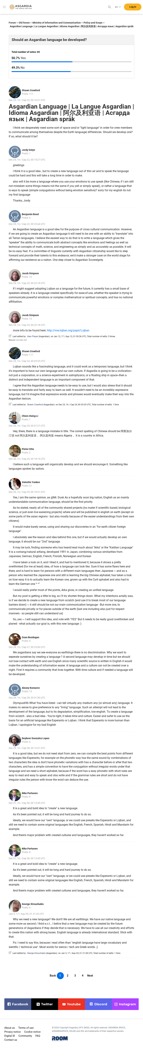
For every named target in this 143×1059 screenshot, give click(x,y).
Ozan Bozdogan (30, 637)
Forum (12, 22)
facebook (20, 1004)
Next (90, 975)
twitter (47, 1004)
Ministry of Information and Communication (56, 22)
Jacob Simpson (30, 273)
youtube (74, 1004)
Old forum (24, 22)
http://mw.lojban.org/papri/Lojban (68, 330)
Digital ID (9, 1035)
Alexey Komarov (31, 687)
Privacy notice (12, 1031)
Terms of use (26, 1027)
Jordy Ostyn (28, 150)
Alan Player (32, 336)
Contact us (10, 1039)
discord (100, 1004)
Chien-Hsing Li (30, 416)
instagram (127, 1004)
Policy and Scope (93, 22)
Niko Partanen (30, 793)
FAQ (37, 1035)
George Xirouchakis (33, 904)
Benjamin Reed (30, 214)
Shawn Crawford (31, 90)
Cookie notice (32, 1031)
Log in (132, 6)
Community (25, 1035)
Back (53, 975)
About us (9, 1027)
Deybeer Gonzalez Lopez (35, 738)
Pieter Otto (28, 449)
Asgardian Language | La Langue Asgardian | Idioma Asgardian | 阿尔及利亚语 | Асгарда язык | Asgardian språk (71, 26)
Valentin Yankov (31, 482)
